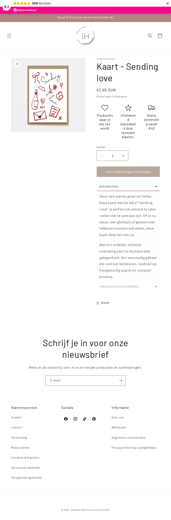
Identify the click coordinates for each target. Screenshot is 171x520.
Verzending (19, 438)
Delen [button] (105, 303)
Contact (16, 427)
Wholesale (119, 427)
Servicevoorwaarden (25, 468)
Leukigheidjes (78, 509)
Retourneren (20, 448)
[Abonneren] (120, 380)
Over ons (118, 417)
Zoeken (16, 417)
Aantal (101, 147)
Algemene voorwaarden (129, 438)
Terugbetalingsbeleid (26, 478)
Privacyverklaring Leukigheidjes (134, 448)
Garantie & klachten (25, 458)
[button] (9, 36)
